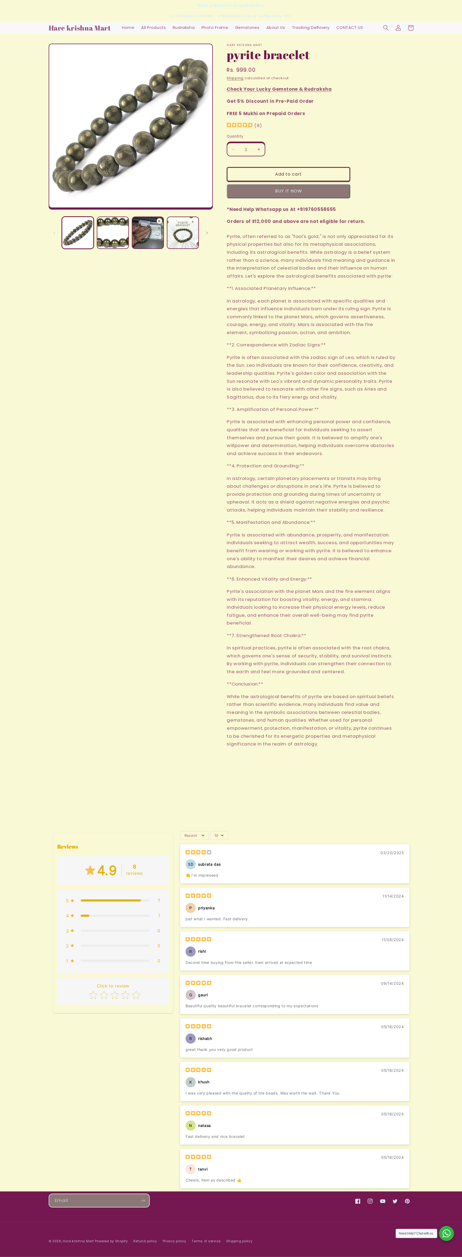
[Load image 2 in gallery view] (113, 233)
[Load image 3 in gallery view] (183, 233)
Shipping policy (239, 1241)
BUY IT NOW (288, 191)
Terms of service (206, 1241)
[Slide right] (207, 233)
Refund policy (145, 1241)
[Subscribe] (143, 1200)
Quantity (235, 136)
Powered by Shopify (111, 1241)
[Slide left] (54, 233)
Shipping (235, 78)
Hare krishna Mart (78, 1241)
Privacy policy (174, 1241)
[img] (239, 125)
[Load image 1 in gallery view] (78, 233)
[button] (386, 28)
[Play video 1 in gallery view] (148, 233)
